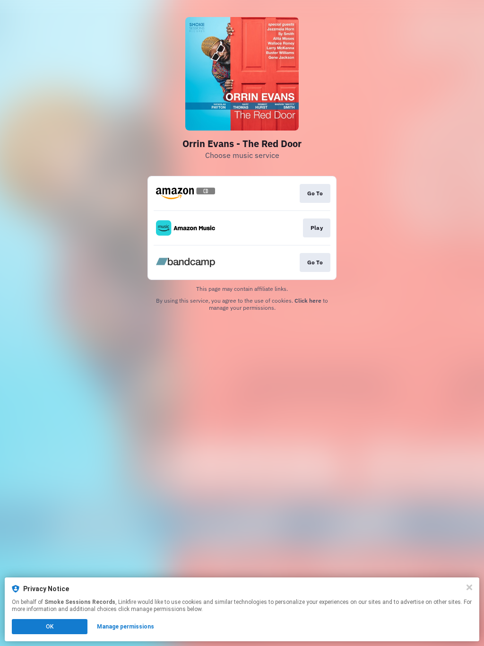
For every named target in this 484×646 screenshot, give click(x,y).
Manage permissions (125, 626)
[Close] (469, 587)
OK (49, 626)
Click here (307, 300)
